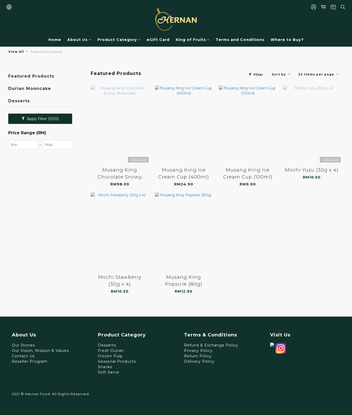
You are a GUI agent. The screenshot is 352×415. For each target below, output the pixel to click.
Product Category (117, 39)
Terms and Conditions (240, 39)
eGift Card (158, 39)
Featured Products (46, 52)
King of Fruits (191, 39)
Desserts (19, 100)
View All (16, 52)
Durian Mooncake (29, 88)
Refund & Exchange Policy (211, 345)
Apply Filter (42, 118)
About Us (77, 39)
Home (54, 39)
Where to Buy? (287, 39)
